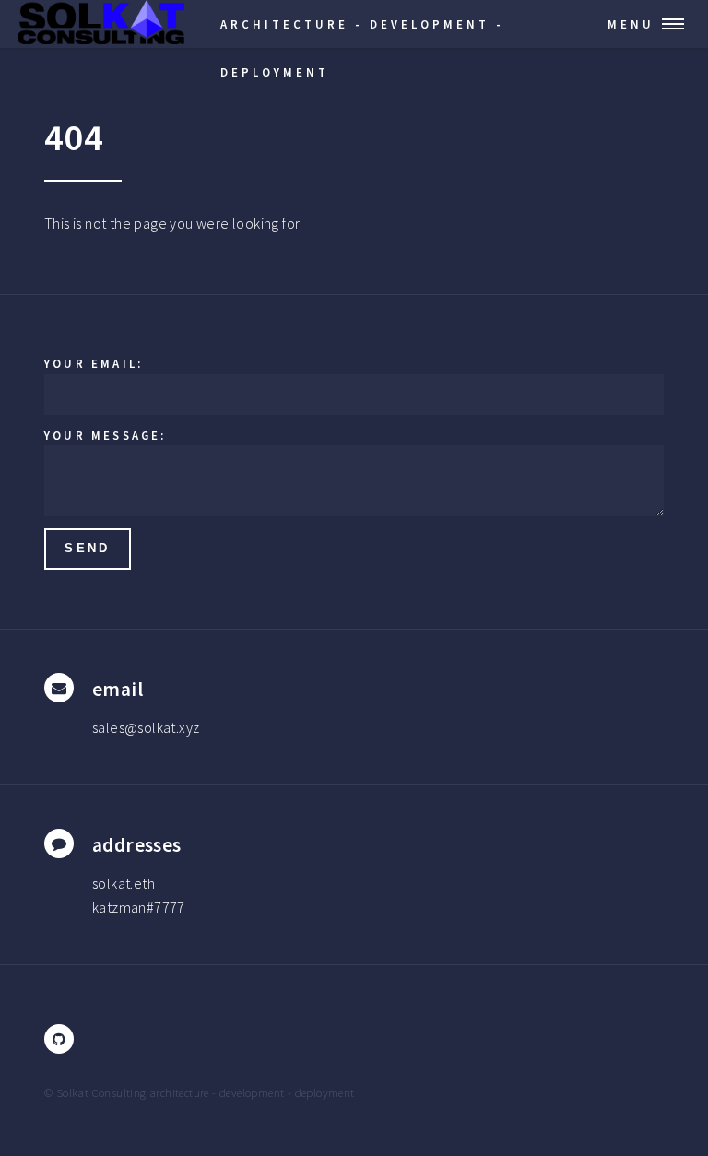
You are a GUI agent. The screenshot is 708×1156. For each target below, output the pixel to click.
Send (87, 548)
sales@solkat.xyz (145, 727)
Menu (631, 24)
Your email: (93, 363)
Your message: (105, 435)
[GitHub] (59, 1039)
